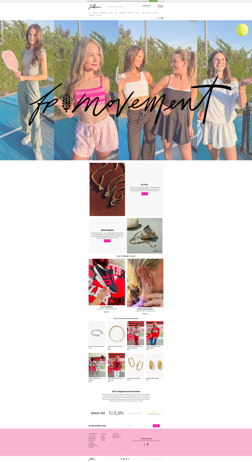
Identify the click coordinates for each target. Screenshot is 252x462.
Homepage (91, 447)
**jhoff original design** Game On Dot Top (115, 379)
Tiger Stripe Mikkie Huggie (152, 378)
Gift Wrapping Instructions (94, 445)
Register (102, 435)
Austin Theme (149, 459)
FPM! (89, 12)
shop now (145, 193)
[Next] (162, 413)
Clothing (111, 12)
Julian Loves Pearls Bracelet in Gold (115, 347)
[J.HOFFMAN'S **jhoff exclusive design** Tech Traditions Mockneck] (135, 333)
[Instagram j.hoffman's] (129, 459)
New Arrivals (95, 12)
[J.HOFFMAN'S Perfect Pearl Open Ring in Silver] (97, 333)
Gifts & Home (92, 15)
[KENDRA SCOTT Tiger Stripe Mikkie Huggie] (154, 365)
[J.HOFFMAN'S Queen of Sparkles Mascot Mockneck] (97, 365)
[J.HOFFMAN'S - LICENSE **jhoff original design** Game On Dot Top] (116, 365)
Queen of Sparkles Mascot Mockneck (95, 379)
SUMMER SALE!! (123, 12)
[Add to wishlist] (105, 346)
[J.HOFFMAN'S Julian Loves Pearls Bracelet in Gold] (116, 333)
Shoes (116, 12)
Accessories (155, 12)
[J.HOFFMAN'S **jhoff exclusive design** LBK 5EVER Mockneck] (154, 333)
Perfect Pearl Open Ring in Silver (96, 346)
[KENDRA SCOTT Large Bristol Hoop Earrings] (135, 365)
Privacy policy (91, 443)
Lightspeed (160, 459)
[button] (157, 18)
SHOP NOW (107, 240)
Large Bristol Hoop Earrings (133, 378)
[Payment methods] (90, 450)
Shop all (106, 312)
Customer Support (92, 435)
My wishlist (103, 440)
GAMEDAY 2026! (103, 12)
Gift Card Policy (92, 437)
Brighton (138, 12)
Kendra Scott (131, 12)
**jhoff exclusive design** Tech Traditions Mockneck (134, 347)
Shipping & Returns (92, 438)
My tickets (103, 438)
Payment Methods (92, 444)
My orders (103, 437)
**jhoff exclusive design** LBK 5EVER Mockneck (153, 347)
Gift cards (99, 15)
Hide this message (153, 1)
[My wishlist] (159, 18)
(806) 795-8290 (117, 435)
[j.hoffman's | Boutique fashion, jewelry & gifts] (97, 6)
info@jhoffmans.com (117, 437)
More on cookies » (161, 1)
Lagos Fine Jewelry (146, 12)
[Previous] (89, 413)
